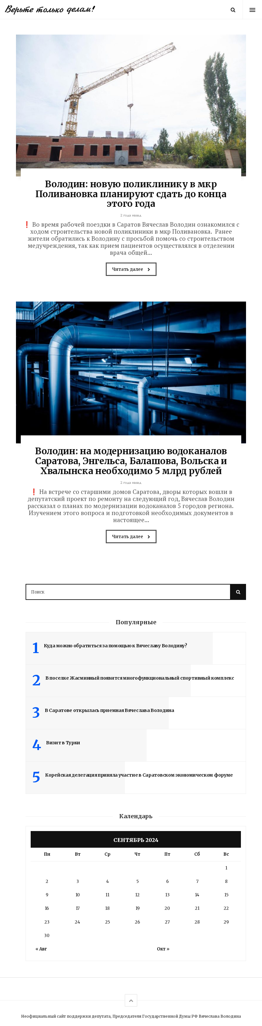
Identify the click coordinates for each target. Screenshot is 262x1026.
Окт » (163, 949)
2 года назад (131, 215)
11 (107, 895)
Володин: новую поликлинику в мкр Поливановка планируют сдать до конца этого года (130, 194)
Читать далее (128, 269)
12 (137, 895)
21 (197, 908)
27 (167, 922)
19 (137, 908)
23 (47, 922)
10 (77, 895)
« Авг (41, 949)
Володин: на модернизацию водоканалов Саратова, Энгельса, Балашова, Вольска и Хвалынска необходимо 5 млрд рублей (131, 461)
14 (197, 895)
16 (47, 908)
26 (137, 922)
